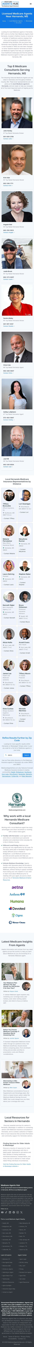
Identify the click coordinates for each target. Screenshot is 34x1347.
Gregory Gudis (14, 991)
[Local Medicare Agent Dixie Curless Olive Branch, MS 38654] (9, 700)
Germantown (6, 776)
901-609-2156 (8, 136)
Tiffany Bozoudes (7, 505)
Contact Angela (8, 232)
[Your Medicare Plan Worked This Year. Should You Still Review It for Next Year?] (17, 971)
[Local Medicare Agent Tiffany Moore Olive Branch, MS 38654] (25, 665)
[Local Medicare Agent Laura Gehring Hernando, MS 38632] (9, 565)
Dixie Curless (8, 709)
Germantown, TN (7, 1246)
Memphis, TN (6, 1243)
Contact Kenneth (9, 618)
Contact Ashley (8, 420)
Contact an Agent (7, 1292)
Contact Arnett (25, 653)
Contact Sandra (8, 326)
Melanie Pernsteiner (7, 540)
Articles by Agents (7, 1269)
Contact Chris (7, 373)
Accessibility (12, 1339)
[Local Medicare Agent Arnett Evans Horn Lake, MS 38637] (25, 634)
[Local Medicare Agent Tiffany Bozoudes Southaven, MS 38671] (9, 495)
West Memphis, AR (24, 1223)
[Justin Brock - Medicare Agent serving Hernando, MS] (17, 253)
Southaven (27, 772)
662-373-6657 (8, 277)
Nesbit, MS (5, 1223)
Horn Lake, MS (6, 1233)
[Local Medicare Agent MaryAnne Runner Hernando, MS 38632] (25, 530)
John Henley (7, 131)
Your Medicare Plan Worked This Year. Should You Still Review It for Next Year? (11, 985)
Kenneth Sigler (9, 605)
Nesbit (13, 772)
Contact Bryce (25, 622)
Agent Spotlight (6, 1285)
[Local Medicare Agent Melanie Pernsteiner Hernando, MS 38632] (9, 530)
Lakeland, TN (23, 1243)
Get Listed (22, 1279)
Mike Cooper (13, 1087)
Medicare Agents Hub (10, 1185)
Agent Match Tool (7, 1275)
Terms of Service (14, 1336)
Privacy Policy (25, 1336)
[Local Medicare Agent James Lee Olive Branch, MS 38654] (9, 665)
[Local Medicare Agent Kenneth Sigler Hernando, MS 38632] (9, 597)
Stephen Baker (25, 574)
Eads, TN (22, 1236)
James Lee (7, 674)
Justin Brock (7, 271)
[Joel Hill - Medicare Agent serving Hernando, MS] (17, 441)
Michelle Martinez (22, 710)
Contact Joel (7, 467)
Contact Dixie (8, 723)
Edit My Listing (23, 1262)
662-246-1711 (8, 183)
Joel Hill (6, 459)
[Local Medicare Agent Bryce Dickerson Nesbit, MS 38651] (25, 597)
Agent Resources (24, 1282)
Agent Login (22, 1259)
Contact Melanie (9, 553)
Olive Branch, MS (7, 1236)
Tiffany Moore (24, 674)
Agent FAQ (22, 1275)
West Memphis (27, 776)
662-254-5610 (8, 230)
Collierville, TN (6, 1249)
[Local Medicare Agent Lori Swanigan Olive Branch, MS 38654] (25, 495)
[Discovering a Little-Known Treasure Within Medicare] (17, 1069)
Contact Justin (8, 279)
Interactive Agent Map (8, 1289)
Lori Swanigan (24, 504)
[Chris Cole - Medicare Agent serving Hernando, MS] (17, 347)
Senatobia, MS (6, 1239)
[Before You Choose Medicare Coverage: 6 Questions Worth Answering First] (17, 1018)
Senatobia (21, 774)
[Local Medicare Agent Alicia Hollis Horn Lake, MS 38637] (9, 634)
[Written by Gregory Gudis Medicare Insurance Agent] (26, 986)
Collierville (14, 776)
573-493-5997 (8, 418)
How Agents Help (7, 1262)
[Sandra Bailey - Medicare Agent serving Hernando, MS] (17, 300)
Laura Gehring (8, 574)
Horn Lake (5, 774)
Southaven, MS (6, 1229)
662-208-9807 (8, 371)
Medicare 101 (6, 1259)
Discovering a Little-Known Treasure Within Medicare (11, 1082)
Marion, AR (22, 1229)
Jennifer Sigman (14, 1038)
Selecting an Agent (7, 1272)
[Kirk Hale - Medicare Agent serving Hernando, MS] (17, 159)
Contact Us (22, 1339)
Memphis (29, 774)
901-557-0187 (8, 324)
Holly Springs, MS (24, 1239)
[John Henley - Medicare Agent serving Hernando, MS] (17, 113)
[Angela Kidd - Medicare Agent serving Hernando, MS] (17, 206)
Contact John (7, 139)
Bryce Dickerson (23, 606)
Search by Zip (23, 1249)
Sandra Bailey (8, 318)
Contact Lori (24, 512)
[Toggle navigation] (31, 4)
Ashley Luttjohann (9, 412)
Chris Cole (7, 365)
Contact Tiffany (9, 518)
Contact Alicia (8, 651)
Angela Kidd (7, 224)
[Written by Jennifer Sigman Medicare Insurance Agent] (26, 1033)
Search (26, 755)
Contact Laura (8, 584)
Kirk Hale (6, 178)
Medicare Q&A (6, 1265)
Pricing (21, 1269)
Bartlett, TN (22, 1233)
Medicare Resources (8, 1282)
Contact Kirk (7, 185)
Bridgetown (20, 772)
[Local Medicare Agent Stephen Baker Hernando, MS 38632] (25, 565)
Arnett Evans (24, 642)
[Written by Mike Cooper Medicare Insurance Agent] (26, 1084)
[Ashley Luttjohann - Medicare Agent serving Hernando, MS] (17, 394)
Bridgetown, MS (7, 1226)
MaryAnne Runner (23, 540)
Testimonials (5, 1279)
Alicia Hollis (7, 642)
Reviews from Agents (25, 1272)
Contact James (9, 688)
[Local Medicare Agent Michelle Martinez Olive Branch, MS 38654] (25, 700)
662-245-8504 (8, 464)
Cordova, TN (23, 1226)
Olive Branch (13, 774)
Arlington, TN (23, 1246)
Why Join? (22, 1265)
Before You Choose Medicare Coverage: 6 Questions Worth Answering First (11, 1032)
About (5, 1336)
